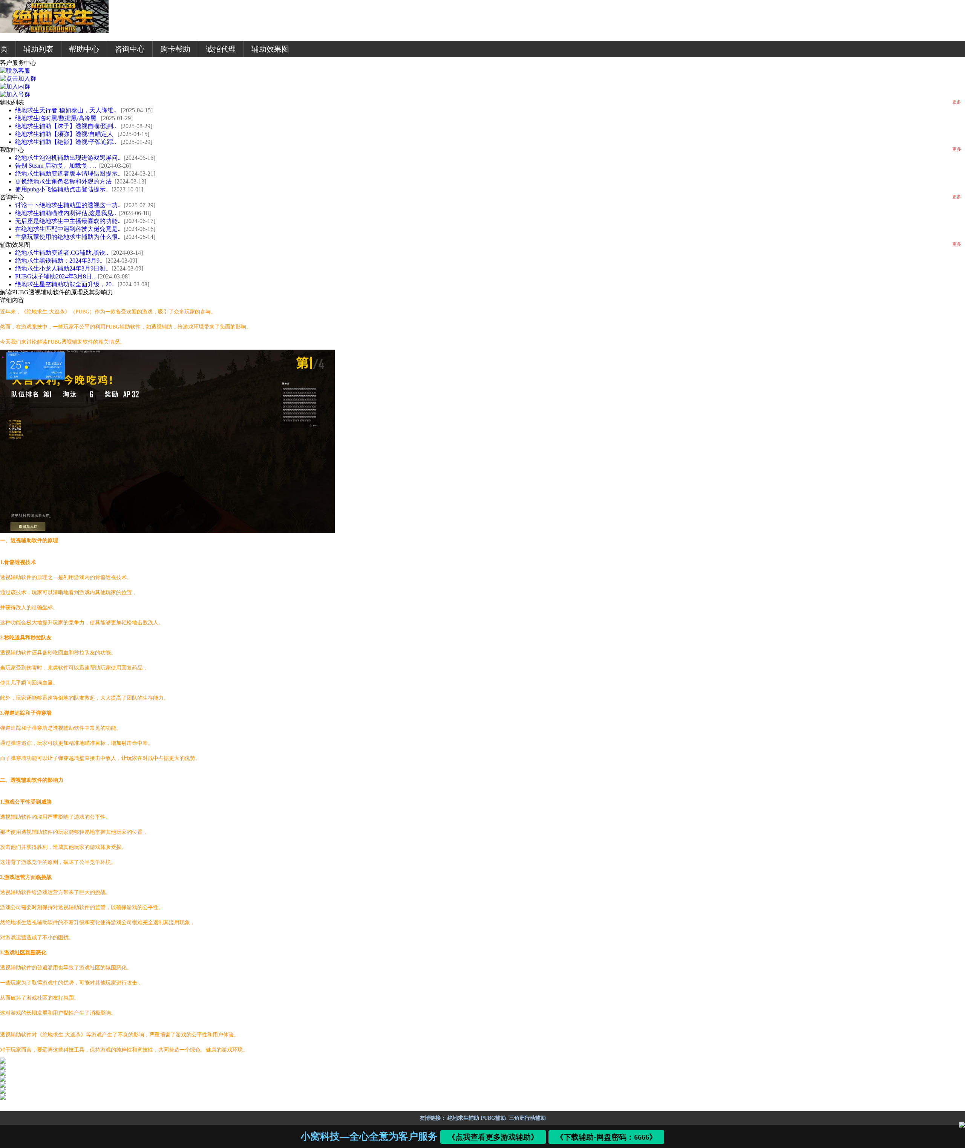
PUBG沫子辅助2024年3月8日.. (55, 276)
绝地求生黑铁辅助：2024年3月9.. (59, 260)
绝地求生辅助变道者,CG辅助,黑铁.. (61, 252)
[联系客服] (15, 70)
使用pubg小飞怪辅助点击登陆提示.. (62, 189)
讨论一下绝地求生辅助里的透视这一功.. (68, 205)
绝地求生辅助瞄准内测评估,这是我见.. (65, 213)
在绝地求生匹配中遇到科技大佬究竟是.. (68, 229)
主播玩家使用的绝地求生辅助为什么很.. (68, 237)
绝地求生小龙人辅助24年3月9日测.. (62, 268)
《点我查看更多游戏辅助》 (493, 1137)
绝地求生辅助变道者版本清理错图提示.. (68, 173)
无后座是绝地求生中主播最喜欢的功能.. (68, 221)
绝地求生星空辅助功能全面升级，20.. (65, 284)
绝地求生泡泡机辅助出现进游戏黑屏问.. (68, 157)
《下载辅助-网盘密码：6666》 (606, 1137)
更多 (956, 101)
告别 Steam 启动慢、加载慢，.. (55, 165)
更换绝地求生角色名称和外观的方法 (63, 181)
